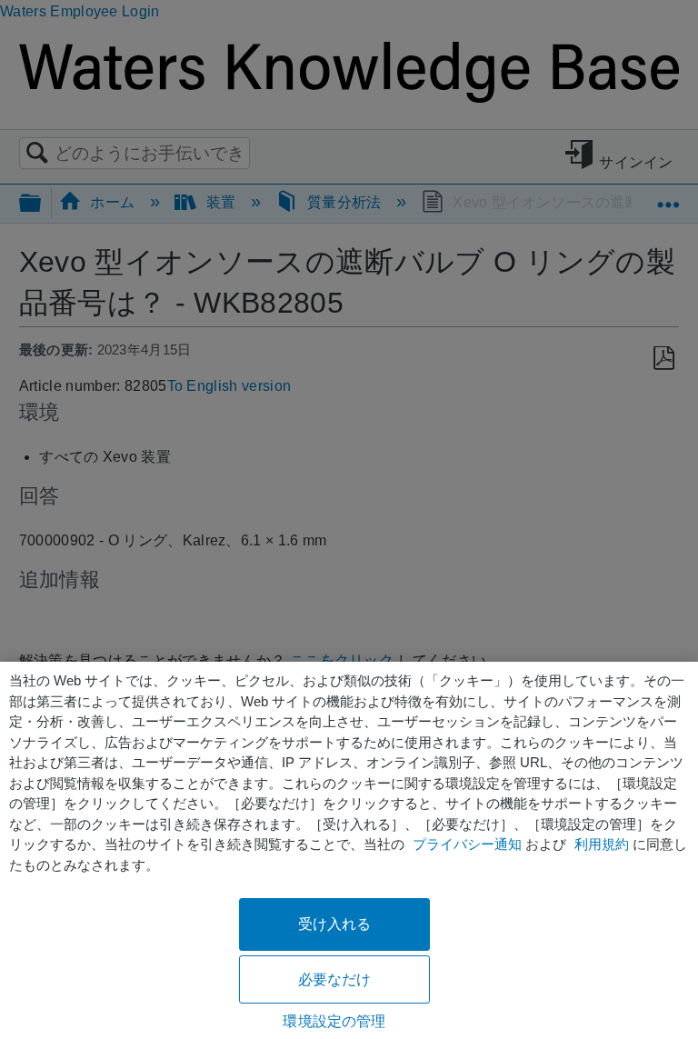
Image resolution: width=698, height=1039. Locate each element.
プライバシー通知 (467, 844)
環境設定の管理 (334, 1021)
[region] (349, 850)
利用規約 (601, 844)
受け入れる (335, 924)
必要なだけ (335, 979)
